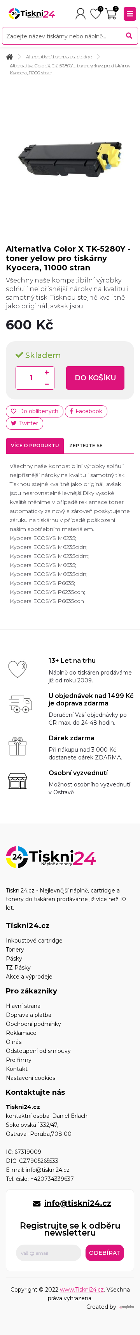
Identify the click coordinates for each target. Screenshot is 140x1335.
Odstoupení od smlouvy (38, 1050)
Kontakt (17, 1068)
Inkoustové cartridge (34, 940)
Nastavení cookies (30, 1077)
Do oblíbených (38, 411)
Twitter (28, 423)
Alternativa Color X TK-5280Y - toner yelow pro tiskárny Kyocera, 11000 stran (70, 69)
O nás (13, 1041)
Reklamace (21, 1032)
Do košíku (95, 378)
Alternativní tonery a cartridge (59, 56)
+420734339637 (52, 1178)
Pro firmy (19, 1059)
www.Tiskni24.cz (82, 1289)
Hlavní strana (23, 1005)
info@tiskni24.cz (48, 1169)
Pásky (14, 958)
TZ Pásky (18, 967)
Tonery (15, 949)
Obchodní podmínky (33, 1023)
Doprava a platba (28, 1014)
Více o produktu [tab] (35, 445)
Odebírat (105, 1252)
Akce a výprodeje (29, 976)
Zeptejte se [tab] (86, 445)
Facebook (88, 411)
